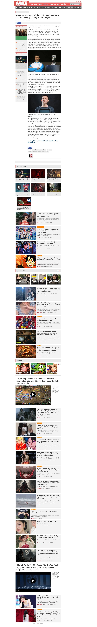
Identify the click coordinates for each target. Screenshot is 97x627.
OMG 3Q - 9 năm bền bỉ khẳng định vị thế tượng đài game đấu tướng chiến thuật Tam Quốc (48, 230)
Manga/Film (43, 266)
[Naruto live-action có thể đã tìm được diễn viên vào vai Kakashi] (23, 514)
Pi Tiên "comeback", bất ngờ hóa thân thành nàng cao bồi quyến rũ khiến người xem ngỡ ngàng (48, 214)
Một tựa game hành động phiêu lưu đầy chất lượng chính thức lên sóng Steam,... (53, 179)
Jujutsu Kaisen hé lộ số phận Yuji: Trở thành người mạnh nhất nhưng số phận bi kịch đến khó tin (48, 470)
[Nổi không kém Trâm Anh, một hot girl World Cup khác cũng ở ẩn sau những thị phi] (26, 601)
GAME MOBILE (34, 4)
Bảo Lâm (39, 266)
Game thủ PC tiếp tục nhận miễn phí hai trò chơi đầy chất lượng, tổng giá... (22, 194)
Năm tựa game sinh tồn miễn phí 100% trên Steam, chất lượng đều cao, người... (22, 179)
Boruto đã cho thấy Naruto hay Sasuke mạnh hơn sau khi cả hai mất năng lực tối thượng (48, 441)
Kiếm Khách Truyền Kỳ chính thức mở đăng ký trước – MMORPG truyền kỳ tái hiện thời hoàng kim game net (48, 349)
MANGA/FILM (53, 4)
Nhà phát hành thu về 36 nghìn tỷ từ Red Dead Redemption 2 (20, 37)
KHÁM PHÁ (46, 4)
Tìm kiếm (79, 4)
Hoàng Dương (39, 312)
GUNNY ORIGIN (22, 7)
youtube (78, 1)
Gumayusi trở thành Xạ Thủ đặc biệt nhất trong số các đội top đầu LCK (47, 242)
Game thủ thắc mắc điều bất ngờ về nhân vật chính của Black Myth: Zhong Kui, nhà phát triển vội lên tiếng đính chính (48, 552)
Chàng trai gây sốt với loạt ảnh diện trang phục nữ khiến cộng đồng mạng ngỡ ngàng (47, 427)
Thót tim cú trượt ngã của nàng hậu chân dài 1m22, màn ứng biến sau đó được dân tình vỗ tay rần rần (47, 454)
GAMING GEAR (54, 7)
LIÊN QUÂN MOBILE (35, 7)
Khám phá (43, 355)
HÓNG (58, 4)
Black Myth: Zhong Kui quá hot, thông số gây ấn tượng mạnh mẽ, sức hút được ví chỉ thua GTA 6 (48, 482)
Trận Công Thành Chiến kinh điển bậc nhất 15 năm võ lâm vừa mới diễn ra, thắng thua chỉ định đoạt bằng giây (37, 380)
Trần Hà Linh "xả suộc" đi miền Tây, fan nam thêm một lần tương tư (47, 536)
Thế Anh (38, 222)
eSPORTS (40, 4)
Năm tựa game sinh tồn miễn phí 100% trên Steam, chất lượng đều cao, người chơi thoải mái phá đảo (21, 66)
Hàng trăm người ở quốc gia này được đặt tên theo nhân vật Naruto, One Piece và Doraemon (48, 259)
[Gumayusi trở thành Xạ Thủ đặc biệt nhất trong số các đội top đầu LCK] (26, 247)
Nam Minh (39, 248)
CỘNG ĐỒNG (63, 4)
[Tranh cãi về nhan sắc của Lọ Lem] (26, 527)
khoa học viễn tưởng (32, 151)
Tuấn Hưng (39, 341)
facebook (76, 1)
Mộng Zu (38, 620)
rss (80, 1)
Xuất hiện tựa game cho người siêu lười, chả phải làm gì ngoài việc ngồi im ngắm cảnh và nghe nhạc (21, 44)
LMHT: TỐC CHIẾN (46, 7)
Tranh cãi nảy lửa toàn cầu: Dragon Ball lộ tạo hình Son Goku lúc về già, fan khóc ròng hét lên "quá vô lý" (21, 98)
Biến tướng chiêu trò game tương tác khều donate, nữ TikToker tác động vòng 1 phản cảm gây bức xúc (48, 304)
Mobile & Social (44, 222)
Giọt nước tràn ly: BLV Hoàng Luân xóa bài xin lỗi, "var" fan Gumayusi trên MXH (21, 85)
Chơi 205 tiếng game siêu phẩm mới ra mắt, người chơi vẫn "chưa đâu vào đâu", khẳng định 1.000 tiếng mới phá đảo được (21, 73)
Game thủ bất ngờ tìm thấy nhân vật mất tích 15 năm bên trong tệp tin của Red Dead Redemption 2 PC (21, 49)
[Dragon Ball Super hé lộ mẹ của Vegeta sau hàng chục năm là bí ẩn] (26, 322)
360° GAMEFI (77, 7)
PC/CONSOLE (70, 7)
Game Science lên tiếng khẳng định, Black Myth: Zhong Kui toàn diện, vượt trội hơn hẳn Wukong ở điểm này (48, 411)
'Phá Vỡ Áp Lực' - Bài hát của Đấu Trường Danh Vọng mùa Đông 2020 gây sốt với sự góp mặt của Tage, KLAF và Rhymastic (37, 567)
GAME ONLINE (62, 7)
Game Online (44, 341)
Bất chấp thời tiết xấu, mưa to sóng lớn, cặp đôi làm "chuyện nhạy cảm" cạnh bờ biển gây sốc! (48, 497)
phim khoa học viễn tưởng (43, 151)
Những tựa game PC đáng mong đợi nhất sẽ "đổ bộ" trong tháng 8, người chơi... (53, 194)
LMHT (28, 7)
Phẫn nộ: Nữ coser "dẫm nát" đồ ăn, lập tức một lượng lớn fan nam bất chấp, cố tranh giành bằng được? (48, 290)
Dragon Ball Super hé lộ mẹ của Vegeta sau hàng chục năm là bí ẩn (48, 319)
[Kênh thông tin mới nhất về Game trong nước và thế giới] (21, 3)
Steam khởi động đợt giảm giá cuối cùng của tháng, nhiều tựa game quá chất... (23, 208)
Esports (43, 248)
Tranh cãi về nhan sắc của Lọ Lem (46, 521)
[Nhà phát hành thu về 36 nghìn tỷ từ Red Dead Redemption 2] (21, 32)
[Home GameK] (17, 7)
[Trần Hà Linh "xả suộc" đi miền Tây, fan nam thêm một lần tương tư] (26, 541)
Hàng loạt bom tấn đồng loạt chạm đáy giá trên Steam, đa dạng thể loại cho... (38, 194)
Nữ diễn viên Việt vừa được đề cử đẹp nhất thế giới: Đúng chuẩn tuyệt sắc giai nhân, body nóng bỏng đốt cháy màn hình (48, 614)
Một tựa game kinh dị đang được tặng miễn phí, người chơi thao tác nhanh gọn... (38, 179)
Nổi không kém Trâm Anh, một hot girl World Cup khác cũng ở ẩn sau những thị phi (48, 597)
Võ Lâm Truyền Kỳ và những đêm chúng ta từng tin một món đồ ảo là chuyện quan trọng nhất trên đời (47, 333)
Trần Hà (38, 525)
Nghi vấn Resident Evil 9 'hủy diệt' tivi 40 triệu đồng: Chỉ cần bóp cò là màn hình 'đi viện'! (21, 79)
